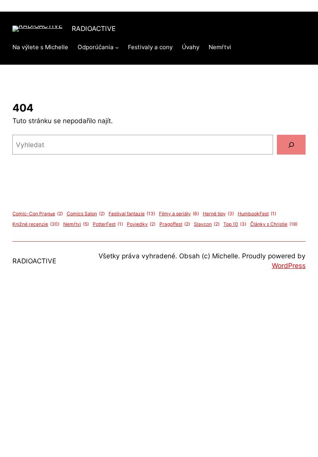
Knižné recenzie (35, 224)
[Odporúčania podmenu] (117, 47)
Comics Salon (86, 213)
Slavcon (206, 224)
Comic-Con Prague (37, 213)
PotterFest (108, 224)
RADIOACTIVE (94, 28)
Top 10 (234, 224)
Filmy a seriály (179, 213)
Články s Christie (273, 224)
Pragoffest (174, 224)
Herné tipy (218, 213)
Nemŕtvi (76, 224)
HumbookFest (257, 213)
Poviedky (141, 224)
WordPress (289, 265)
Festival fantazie (132, 213)
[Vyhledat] (291, 145)
